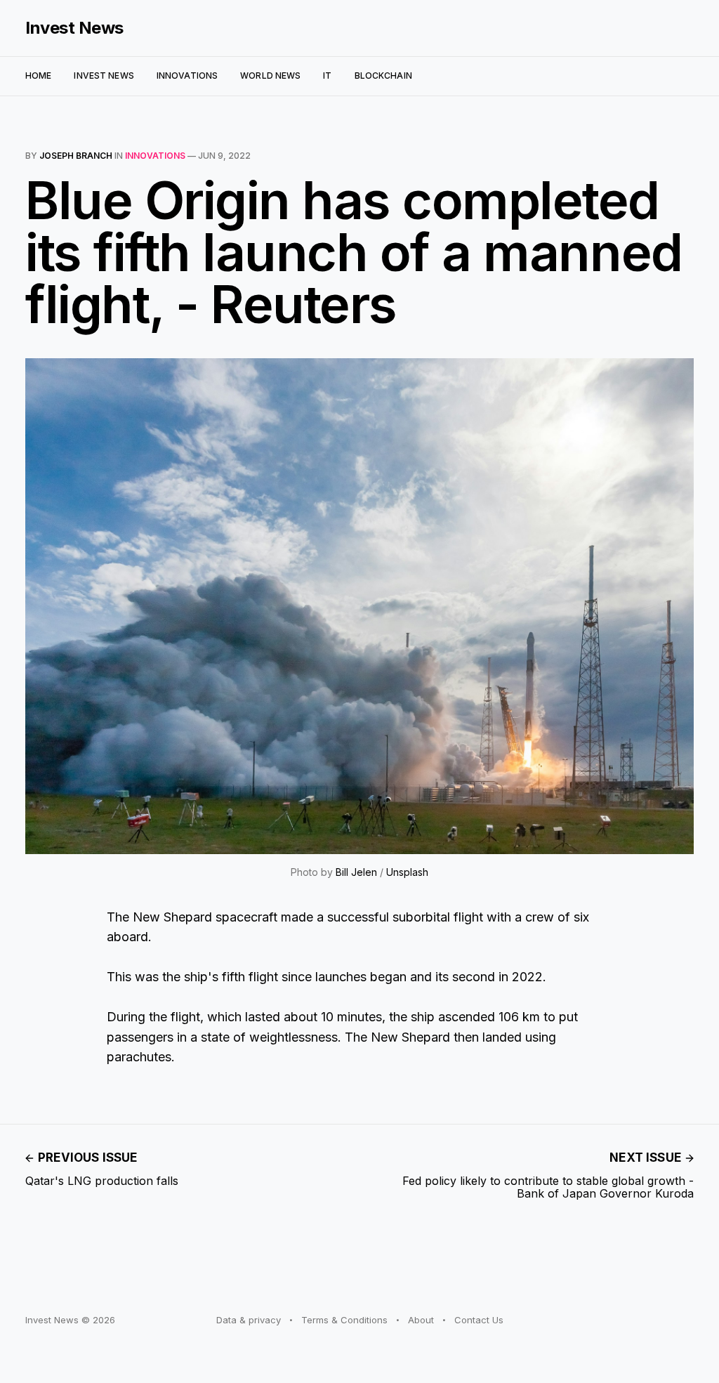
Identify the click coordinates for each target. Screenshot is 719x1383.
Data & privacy (248, 1319)
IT (327, 75)
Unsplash (407, 872)
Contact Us (478, 1319)
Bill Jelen (356, 872)
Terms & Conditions (344, 1319)
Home (38, 75)
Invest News (74, 28)
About (421, 1319)
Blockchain (383, 75)
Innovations (187, 75)
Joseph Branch (75, 155)
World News (270, 75)
